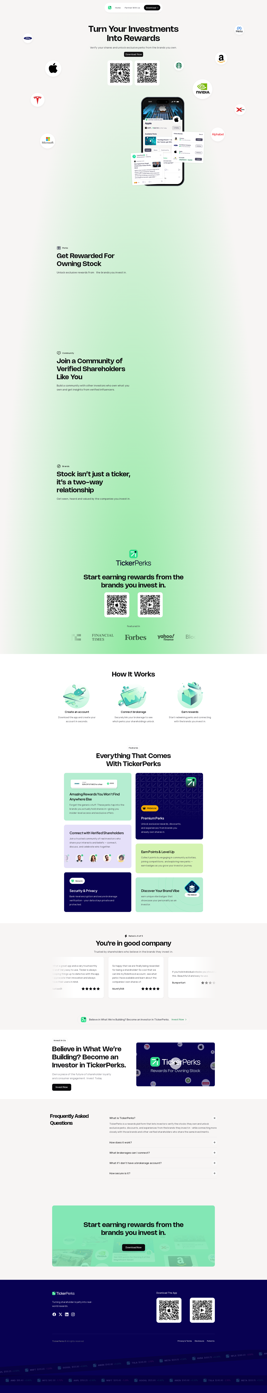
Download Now (133, 54)
